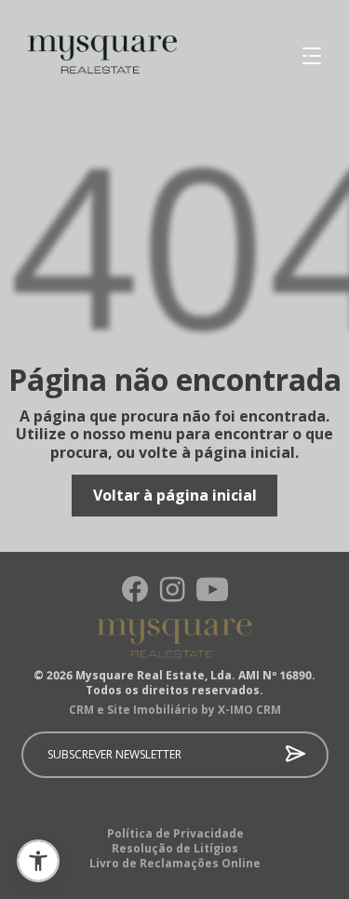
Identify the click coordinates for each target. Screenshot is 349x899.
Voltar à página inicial (175, 495)
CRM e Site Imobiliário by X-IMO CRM (175, 710)
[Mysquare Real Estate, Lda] (88, 55)
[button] (38, 860)
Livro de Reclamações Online (175, 863)
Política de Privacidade (175, 833)
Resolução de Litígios (175, 848)
